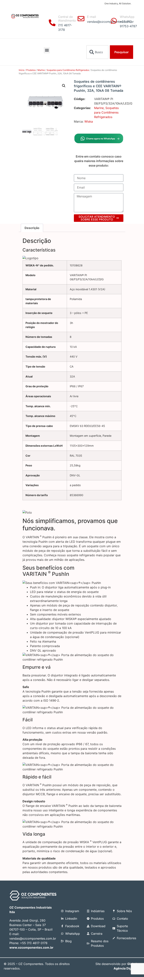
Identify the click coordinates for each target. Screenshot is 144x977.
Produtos (31, 70)
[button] (47, 50)
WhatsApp (127, 17)
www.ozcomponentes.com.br (31, 947)
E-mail (91, 17)
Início (21, 70)
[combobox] (97, 52)
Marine (41, 70)
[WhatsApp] (113, 20)
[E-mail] (81, 18)
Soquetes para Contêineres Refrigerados (68, 70)
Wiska (88, 121)
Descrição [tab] (32, 228)
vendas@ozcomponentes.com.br (32, 938)
